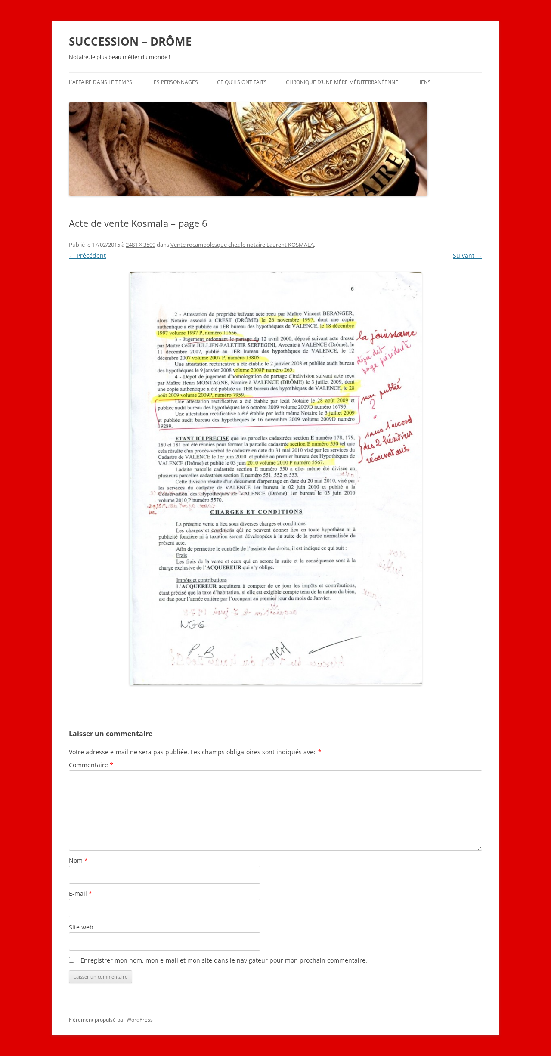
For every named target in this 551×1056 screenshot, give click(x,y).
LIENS (424, 82)
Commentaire (91, 765)
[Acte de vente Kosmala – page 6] (275, 478)
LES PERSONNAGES (174, 82)
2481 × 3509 (140, 244)
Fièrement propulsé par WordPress (111, 1019)
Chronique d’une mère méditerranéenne (342, 82)
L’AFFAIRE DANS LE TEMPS (100, 82)
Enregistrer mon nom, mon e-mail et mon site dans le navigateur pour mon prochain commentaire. (223, 960)
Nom (78, 860)
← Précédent (87, 255)
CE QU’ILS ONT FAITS (242, 82)
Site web (81, 927)
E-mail (80, 893)
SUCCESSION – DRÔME (130, 41)
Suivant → (467, 255)
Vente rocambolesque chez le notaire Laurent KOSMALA (242, 244)
